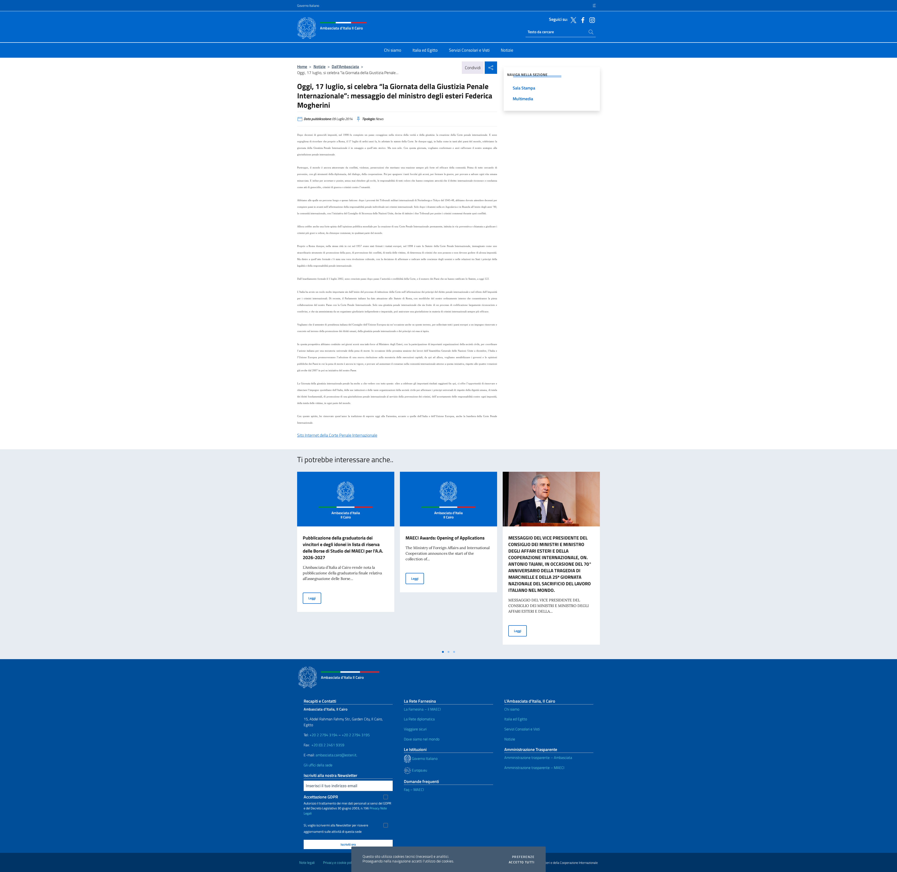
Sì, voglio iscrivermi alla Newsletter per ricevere (336, 825)
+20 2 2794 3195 (356, 735)
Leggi (314, 597)
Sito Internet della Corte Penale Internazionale (337, 435)
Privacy (375, 808)
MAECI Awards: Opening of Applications (445, 537)
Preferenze (523, 856)
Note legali (307, 862)
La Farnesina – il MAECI (422, 709)
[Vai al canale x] (572, 19)
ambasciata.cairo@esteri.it (336, 755)
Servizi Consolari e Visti (522, 729)
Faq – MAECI (414, 789)
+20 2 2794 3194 (324, 735)
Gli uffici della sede (318, 765)
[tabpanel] (345, 559)
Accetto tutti (521, 862)
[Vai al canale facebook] (581, 19)
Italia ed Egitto (515, 719)
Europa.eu (419, 770)
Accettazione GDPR (321, 797)
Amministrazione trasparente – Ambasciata (538, 757)
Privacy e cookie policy (339, 862)
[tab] (443, 652)
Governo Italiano (308, 5)
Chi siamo (511, 709)
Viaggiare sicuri (415, 729)
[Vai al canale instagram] (591, 19)
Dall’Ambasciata (345, 66)
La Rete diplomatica (419, 719)
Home (302, 66)
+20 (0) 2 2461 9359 (327, 745)
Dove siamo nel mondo (421, 739)
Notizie (319, 66)
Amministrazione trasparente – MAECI (534, 767)
